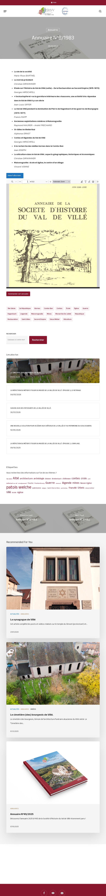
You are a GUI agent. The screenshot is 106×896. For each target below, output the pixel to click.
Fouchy (30, 483)
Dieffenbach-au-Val (11, 483)
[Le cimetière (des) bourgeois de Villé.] (53, 690)
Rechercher (11, 333)
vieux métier (55, 319)
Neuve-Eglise (86, 483)
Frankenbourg (39, 483)
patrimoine (36, 488)
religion (44, 488)
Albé (16, 478)
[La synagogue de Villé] (53, 592)
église (76, 308)
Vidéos (33, 709)
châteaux (67, 478)
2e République (25, 308)
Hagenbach (12, 314)
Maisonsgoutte (37, 314)
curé (89, 479)
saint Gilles (26, 319)
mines (49, 314)
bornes (37, 308)
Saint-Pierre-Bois (53, 488)
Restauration (13, 319)
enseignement (22, 483)
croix (84, 479)
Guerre (85, 308)
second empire (40, 319)
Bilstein (48, 478)
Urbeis (81, 488)
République (79, 314)
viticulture (67, 319)
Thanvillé (73, 488)
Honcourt (58, 483)
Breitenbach (57, 478)
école (68, 308)
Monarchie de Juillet (63, 314)
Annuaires (53, 30)
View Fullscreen (14, 175)
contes (59, 308)
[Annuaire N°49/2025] (53, 787)
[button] (5, 11)
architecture (26, 479)
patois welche (18, 488)
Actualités (14, 614)
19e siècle (11, 308)
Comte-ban (48, 308)
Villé (8, 492)
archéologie (39, 478)
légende (23, 314)
